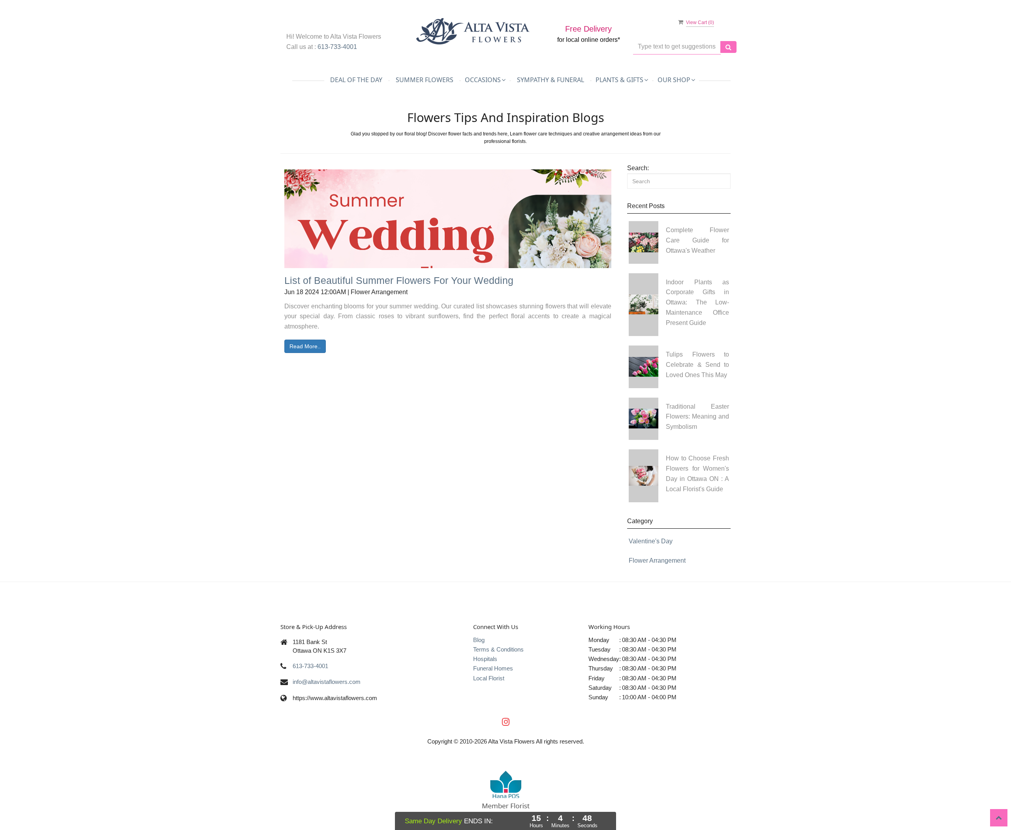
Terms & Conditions (498, 649)
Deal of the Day (356, 79)
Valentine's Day (651, 541)
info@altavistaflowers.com (327, 681)
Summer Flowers (424, 79)
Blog (479, 640)
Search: (638, 168)
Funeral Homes (493, 668)
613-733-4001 (337, 46)
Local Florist (488, 678)
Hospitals (485, 658)
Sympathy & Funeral (550, 79)
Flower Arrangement (657, 560)
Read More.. (305, 346)
